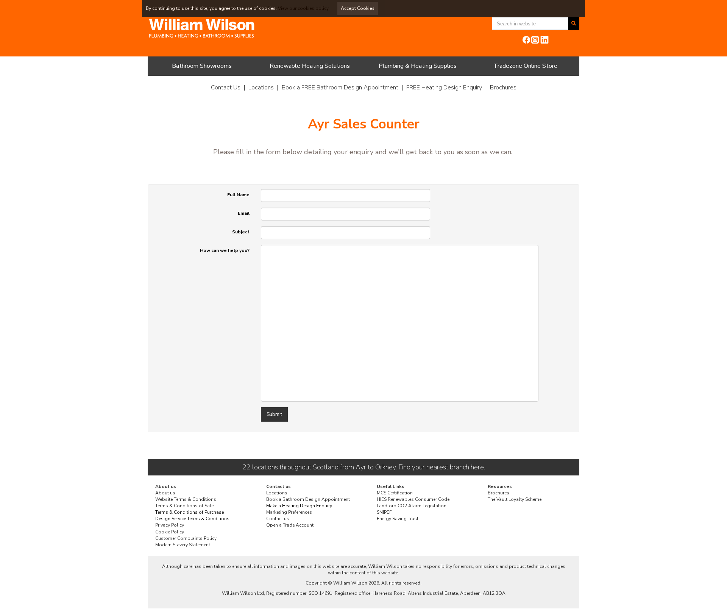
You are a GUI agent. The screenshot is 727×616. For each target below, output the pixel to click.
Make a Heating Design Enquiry (299, 506)
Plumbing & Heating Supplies (418, 66)
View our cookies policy (303, 8)
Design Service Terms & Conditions (192, 519)
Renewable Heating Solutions (310, 66)
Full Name (238, 195)
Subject (241, 232)
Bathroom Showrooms (202, 66)
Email (244, 213)
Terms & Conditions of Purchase (189, 512)
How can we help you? (225, 250)
